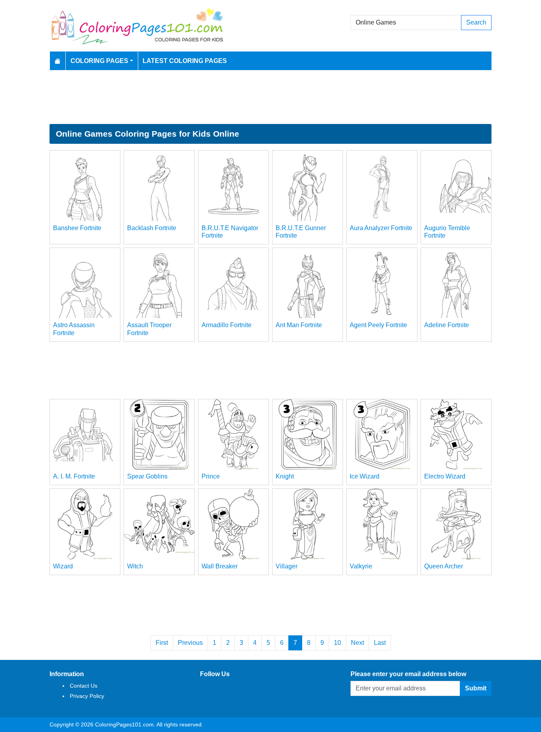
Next (357, 642)
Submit (475, 688)
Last (380, 642)
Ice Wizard (364, 476)
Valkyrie (361, 566)
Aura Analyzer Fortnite (381, 228)
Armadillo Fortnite (226, 325)
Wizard (63, 566)
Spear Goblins (147, 476)
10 (337, 642)
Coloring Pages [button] (99, 60)
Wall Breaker (220, 566)
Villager (286, 566)
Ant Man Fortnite (299, 325)
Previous (190, 642)
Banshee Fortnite (77, 228)
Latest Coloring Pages (185, 60)
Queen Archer (443, 566)
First (162, 642)
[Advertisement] (270, 97)
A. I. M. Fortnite (74, 476)
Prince (211, 476)
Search (476, 22)
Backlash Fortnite (151, 228)
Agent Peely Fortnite (378, 325)
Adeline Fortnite (446, 325)
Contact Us (83, 685)
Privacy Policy (87, 696)
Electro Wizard (444, 476)
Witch (135, 566)
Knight (285, 476)
